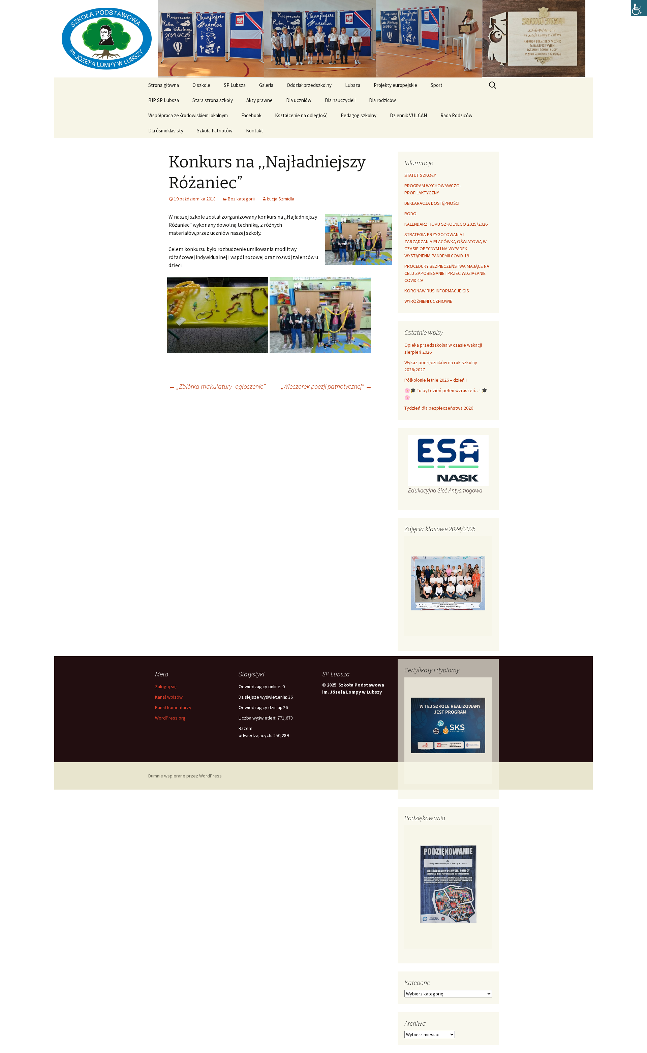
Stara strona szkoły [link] (212, 100)
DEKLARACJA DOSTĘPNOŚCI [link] (431, 203)
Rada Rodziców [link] (456, 115)
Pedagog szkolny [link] (358, 115)
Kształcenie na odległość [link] (301, 115)
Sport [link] (436, 85)
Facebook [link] (251, 115)
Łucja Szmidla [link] (280, 199)
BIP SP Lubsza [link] (163, 100)
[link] (639, 8)
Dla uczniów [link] (298, 100)
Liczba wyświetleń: (258, 718)
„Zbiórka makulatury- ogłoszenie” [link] (217, 386)
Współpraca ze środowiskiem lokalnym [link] (188, 115)
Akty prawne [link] (259, 100)
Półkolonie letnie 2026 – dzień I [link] (435, 380)
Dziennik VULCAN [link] (408, 115)
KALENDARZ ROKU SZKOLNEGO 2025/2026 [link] (446, 224)
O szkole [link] (201, 85)
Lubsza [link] (352, 85)
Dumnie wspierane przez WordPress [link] (185, 776)
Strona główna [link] (163, 85)
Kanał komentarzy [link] (173, 707)
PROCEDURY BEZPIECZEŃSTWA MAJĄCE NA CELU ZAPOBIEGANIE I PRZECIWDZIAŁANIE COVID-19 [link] (446, 273)
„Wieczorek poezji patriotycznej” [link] (326, 386)
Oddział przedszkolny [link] (309, 85)
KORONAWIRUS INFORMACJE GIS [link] (436, 291)
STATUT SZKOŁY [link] (420, 175)
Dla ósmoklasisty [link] (165, 130)
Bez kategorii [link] (241, 199)
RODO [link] (410, 214)
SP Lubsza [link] (235, 85)
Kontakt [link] (254, 130)
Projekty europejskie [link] (395, 85)
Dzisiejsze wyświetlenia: (263, 697)
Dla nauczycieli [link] (340, 100)
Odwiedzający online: (260, 686)
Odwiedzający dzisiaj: (261, 707)
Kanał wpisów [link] (169, 697)
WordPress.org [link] (170, 718)
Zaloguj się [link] (166, 686)
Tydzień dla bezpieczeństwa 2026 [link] (438, 408)
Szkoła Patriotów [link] (215, 130)
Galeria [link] (266, 85)
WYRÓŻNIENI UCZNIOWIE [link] (428, 301)
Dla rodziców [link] (382, 100)
